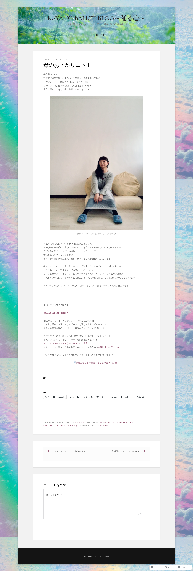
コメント (141, 514)
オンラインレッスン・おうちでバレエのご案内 (65, 343)
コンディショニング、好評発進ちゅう (72, 451)
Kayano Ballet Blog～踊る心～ (96, 18)
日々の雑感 (80, 422)
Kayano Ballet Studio (121, 422)
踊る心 (103, 422)
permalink (103, 426)
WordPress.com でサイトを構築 (96, 556)
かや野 (65, 59)
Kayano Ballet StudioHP (55, 313)
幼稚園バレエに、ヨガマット (125, 451)
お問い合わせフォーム (108, 347)
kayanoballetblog (54, 426)
